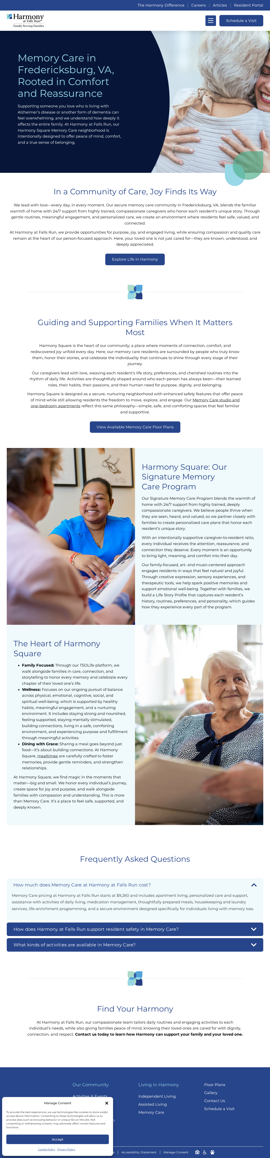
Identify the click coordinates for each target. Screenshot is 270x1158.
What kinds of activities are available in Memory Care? (75, 944)
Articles (220, 5)
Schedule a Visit (219, 1109)
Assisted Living (152, 1104)
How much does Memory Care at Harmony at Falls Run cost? (82, 884)
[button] (107, 1103)
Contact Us (214, 1100)
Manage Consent (175, 1152)
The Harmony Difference (161, 5)
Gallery (210, 1092)
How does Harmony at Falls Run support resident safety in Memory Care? (96, 929)
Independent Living (157, 1096)
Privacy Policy (66, 1149)
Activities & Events (90, 1096)
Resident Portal (248, 5)
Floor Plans (214, 1084)
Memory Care (151, 1112)
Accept (57, 1139)
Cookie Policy (46, 1149)
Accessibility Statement (139, 1152)
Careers (198, 5)
